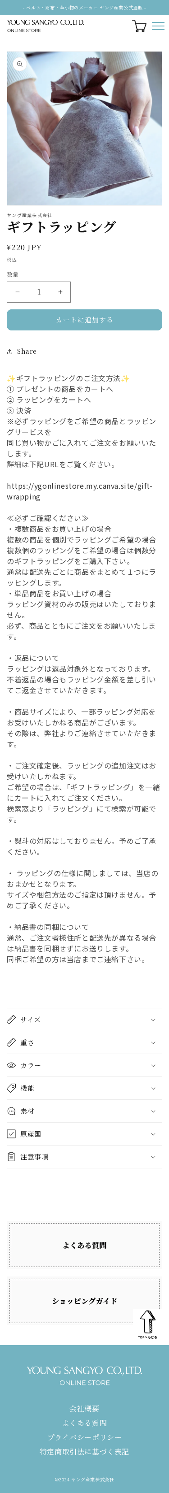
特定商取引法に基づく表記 (84, 1451)
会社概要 (84, 1408)
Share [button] (27, 351)
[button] (84, 1019)
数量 (13, 274)
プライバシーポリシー (84, 1437)
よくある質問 (84, 1423)
